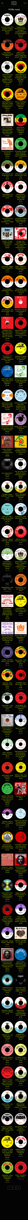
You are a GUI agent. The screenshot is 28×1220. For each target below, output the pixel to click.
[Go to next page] (18, 1187)
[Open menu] (2, 3)
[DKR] (14, 3)
